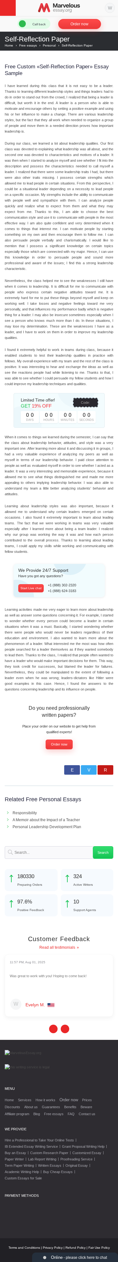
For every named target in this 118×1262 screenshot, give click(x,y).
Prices (87, 1100)
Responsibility (25, 813)
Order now (79, 24)
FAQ (71, 1114)
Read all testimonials (57, 947)
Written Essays (49, 1165)
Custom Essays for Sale (23, 1178)
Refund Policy (75, 1247)
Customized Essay (86, 1153)
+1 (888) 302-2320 (62, 585)
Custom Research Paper (49, 1153)
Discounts (12, 1107)
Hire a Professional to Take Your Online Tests (39, 1140)
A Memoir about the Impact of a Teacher (46, 820)
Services (24, 1100)
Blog (36, 1114)
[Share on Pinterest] (105, 770)
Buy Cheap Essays (58, 1172)
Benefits (70, 1107)
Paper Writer (14, 1159)
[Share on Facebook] (72, 770)
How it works (45, 1100)
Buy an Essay (15, 1153)
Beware (86, 1107)
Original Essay (76, 1165)
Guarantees (51, 1107)
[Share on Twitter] (89, 770)
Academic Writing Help (22, 1172)
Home (9, 1100)
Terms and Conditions (24, 1247)
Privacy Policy (53, 1247)
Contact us (87, 1114)
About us (31, 1107)
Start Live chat (31, 588)
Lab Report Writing (42, 1159)
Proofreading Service (76, 1159)
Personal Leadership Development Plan (47, 827)
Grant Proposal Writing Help (83, 1146)
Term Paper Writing (19, 1165)
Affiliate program (17, 1114)
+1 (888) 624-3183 (62, 591)
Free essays (54, 1114)
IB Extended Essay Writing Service (31, 1146)
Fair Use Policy (99, 1247)
